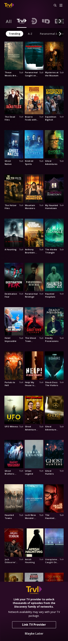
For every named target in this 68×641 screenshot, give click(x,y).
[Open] (61, 6)
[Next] (60, 21)
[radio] (9, 21)
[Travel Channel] (9, 5)
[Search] (53, 5)
